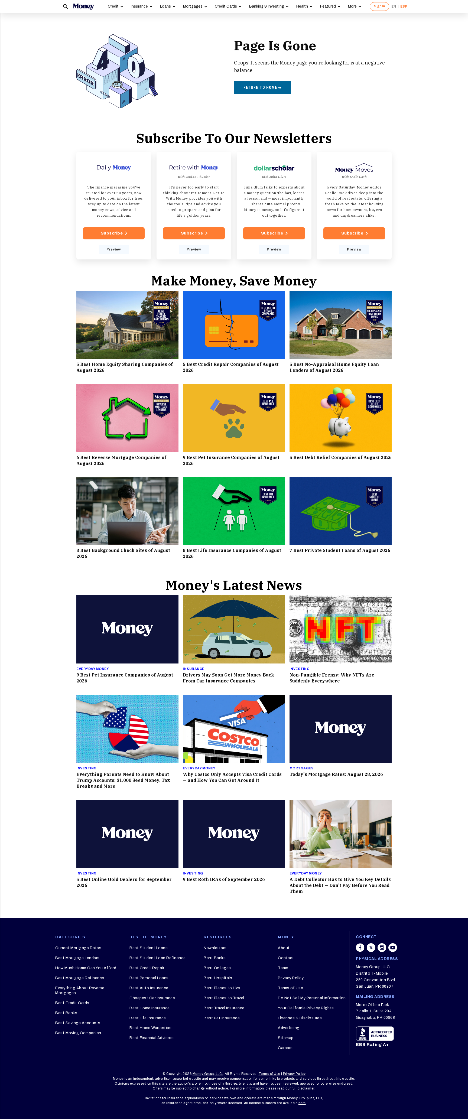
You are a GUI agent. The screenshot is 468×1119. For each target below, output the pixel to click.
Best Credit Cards (72, 1003)
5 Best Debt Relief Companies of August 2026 (341, 457)
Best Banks (66, 1013)
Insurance (139, 6)
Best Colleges (217, 968)
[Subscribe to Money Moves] (354, 205)
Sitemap (286, 1038)
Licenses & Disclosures (300, 1018)
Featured (328, 6)
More (352, 6)
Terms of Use (290, 988)
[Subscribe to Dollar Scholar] (274, 205)
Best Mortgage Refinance (79, 978)
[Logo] (83, 6)
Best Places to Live (222, 988)
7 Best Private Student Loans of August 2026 (340, 550)
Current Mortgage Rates (78, 948)
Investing (300, 669)
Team (283, 968)
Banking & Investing (266, 6)
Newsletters (215, 948)
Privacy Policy (291, 978)
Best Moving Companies (78, 1033)
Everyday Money (92, 669)
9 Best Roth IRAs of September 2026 (224, 879)
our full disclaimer (299, 1088)
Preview (113, 249)
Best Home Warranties (150, 1028)
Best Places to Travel (224, 998)
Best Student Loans (148, 948)
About (284, 948)
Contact (286, 958)
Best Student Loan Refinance (157, 958)
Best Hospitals (218, 978)
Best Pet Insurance (222, 1018)
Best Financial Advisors (151, 1038)
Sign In (379, 6)
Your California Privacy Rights (306, 1008)
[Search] (65, 6)
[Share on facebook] (360, 947)
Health (302, 6)
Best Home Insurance (149, 1008)
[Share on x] (371, 947)
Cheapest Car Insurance (152, 998)
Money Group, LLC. (208, 1074)
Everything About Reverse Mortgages (79, 990)
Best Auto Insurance (148, 988)
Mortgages (193, 6)
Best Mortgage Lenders (77, 958)
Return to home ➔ (262, 87)
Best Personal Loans (149, 978)
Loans (165, 6)
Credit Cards (226, 6)
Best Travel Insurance (224, 1008)
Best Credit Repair (146, 968)
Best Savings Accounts (77, 1023)
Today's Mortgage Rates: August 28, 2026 (336, 774)
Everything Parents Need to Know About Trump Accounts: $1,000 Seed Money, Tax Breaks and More (123, 780)
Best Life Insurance (147, 1018)
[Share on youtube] (392, 947)
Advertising (289, 1028)
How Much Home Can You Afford (85, 968)
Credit (113, 6)
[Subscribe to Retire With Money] (194, 205)
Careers (285, 1048)
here (302, 1103)
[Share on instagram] (382, 947)
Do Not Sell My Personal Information (312, 998)
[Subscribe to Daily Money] (113, 205)
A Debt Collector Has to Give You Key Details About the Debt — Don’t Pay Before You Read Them (340, 885)
